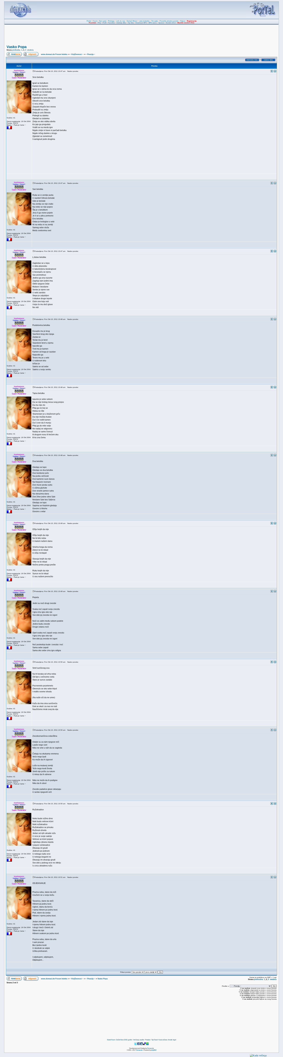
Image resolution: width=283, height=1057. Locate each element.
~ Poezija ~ (90, 54)
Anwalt (170, 1040)
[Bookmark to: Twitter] (135, 1045)
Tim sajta (154, 21)
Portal (89, 21)
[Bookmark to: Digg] (141, 1045)
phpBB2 (153, 1050)
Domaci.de (150, 1048)
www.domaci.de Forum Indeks (54, 54)
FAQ (99, 23)
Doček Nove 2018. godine (124, 1040)
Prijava (182, 21)
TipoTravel (154, 1040)
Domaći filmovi (132, 21)
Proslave (147, 1040)
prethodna (16, 50)
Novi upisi (102, 21)
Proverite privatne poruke (169, 21)
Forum (95, 21)
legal (174, 1040)
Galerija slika (121, 23)
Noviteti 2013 (171, 23)
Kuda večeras (163, 1040)
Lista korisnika (144, 21)
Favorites (111, 23)
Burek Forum (111, 1040)
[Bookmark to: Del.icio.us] (144, 1045)
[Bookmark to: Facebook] (138, 1045)
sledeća (30, 50)
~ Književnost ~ (76, 54)
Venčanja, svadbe (138, 1040)
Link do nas (120, 21)
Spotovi (161, 23)
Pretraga (111, 21)
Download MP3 (141, 23)
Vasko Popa (17, 47)
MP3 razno (153, 23)
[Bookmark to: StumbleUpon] (147, 1045)
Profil (104, 23)
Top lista (131, 23)
